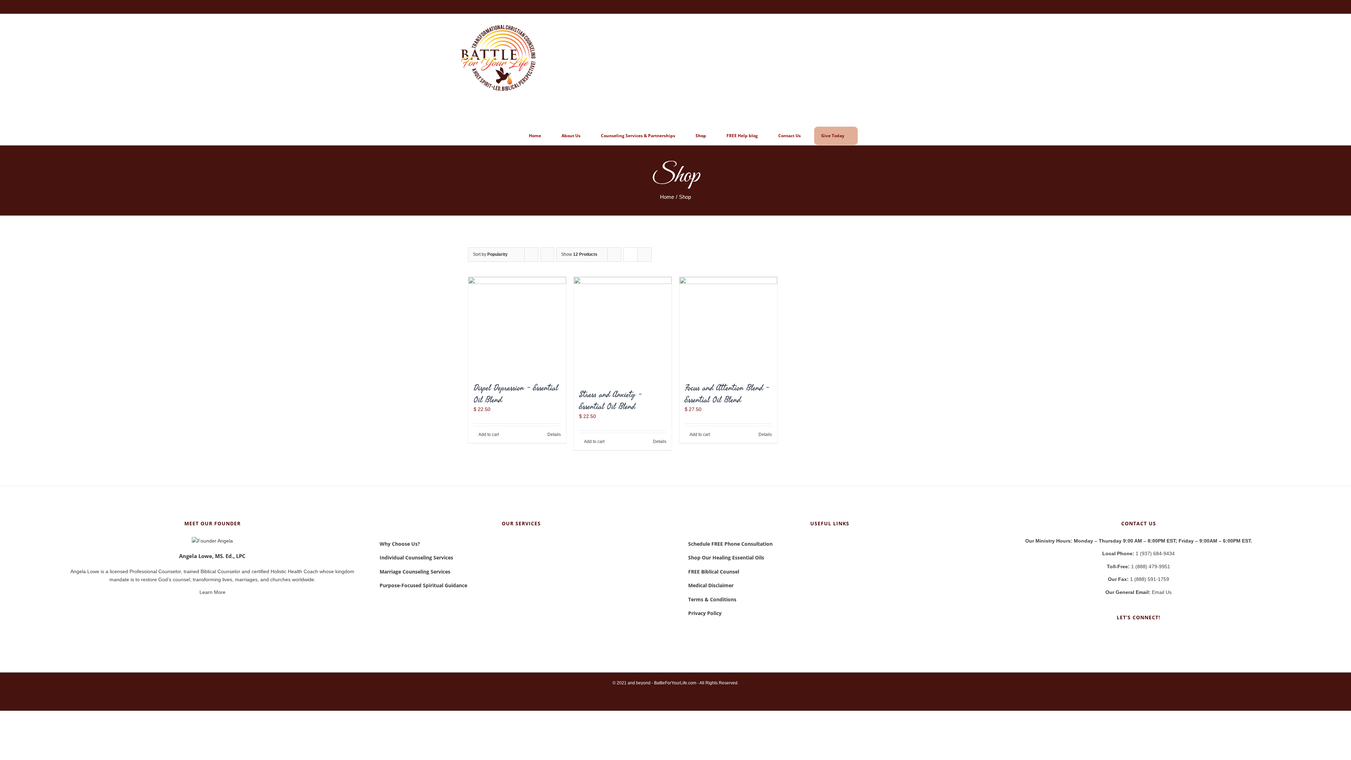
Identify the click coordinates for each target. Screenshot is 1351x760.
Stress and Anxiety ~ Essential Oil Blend (610, 400)
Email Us (1138, 592)
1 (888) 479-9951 (1138, 566)
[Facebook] (1129, 635)
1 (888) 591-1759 (1138, 579)
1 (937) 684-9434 (1138, 553)
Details (554, 434)
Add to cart (488, 434)
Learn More (212, 592)
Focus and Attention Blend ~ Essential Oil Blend (727, 393)
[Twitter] (1148, 635)
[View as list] (644, 254)
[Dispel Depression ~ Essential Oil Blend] (517, 326)
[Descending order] (547, 254)
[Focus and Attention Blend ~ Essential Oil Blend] (728, 326)
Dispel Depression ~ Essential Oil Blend (516, 393)
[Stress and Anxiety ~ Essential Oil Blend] (623, 329)
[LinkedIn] (1138, 635)
